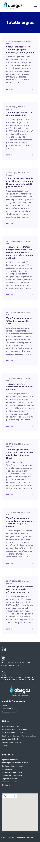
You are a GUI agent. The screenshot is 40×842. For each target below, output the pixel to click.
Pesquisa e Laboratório (10, 782)
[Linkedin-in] (4, 649)
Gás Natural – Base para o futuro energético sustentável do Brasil (19, 737)
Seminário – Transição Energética (15, 729)
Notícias (9, 43)
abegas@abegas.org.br (10, 665)
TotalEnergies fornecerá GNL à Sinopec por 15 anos (19, 321)
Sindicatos (6, 785)
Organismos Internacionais (12, 775)
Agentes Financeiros (10, 760)
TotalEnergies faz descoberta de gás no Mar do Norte (19, 386)
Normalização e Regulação (12, 772)
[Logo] (13, 6)
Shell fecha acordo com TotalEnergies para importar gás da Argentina (20, 49)
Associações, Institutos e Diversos (15, 763)
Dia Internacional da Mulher (12, 733)
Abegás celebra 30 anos (11, 726)
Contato (5, 706)
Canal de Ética (7, 709)
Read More (10, 89)
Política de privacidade (10, 712)
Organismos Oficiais (9, 779)
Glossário (5, 745)
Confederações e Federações (13, 766)
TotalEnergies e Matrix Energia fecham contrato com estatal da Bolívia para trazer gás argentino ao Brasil (19, 252)
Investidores (7, 769)
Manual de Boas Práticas (11, 742)
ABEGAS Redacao (23, 41)
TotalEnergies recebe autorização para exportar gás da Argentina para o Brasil (19, 453)
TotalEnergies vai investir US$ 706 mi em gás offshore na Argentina (19, 589)
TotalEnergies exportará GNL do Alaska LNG (19, 114)
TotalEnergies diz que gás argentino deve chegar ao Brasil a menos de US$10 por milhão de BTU (19, 182)
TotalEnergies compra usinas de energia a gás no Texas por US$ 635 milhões (20, 522)
